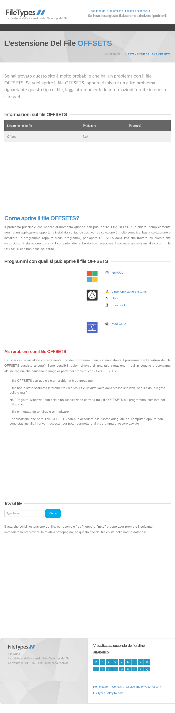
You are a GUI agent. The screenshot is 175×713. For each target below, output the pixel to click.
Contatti (117, 686)
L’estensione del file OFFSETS (147, 54)
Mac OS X (119, 324)
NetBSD (117, 273)
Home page (112, 54)
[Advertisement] (87, 178)
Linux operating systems (129, 291)
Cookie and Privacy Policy (142, 686)
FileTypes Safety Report (108, 693)
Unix (115, 298)
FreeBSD (118, 305)
